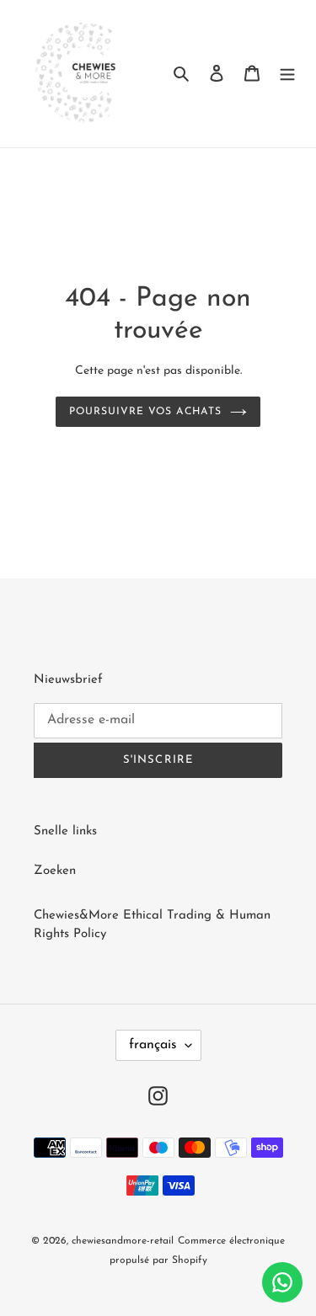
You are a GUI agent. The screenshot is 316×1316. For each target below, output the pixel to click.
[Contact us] (282, 1282)
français (153, 1045)
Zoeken (55, 871)
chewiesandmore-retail (123, 1241)
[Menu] (287, 74)
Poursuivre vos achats (145, 412)
